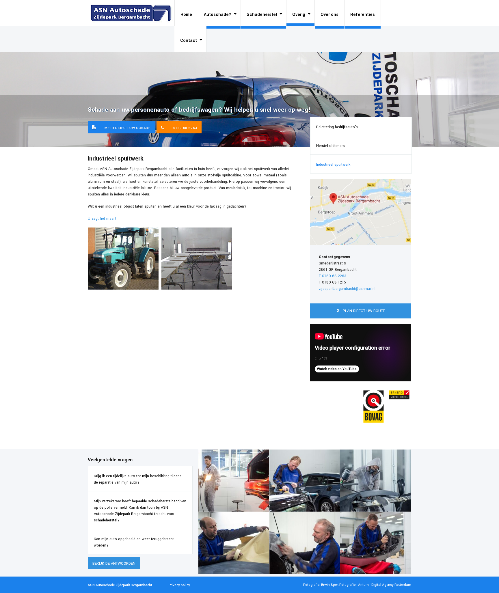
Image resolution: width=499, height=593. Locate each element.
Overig (298, 15)
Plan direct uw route (363, 311)
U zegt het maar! (102, 218)
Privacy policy (179, 585)
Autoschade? (217, 15)
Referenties (362, 15)
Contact (188, 41)
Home (186, 15)
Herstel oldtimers (330, 145)
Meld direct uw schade (128, 128)
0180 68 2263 (185, 128)
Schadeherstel (262, 15)
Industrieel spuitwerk (333, 164)
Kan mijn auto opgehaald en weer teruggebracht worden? (134, 542)
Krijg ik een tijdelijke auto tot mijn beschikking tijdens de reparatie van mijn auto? (138, 479)
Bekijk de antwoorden (113, 563)
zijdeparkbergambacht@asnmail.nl (347, 288)
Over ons (329, 15)
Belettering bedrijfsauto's (337, 127)
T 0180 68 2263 (332, 276)
